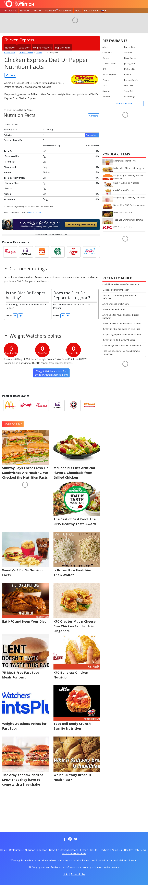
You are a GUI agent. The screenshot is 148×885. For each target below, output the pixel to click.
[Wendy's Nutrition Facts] (26, 405)
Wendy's (106, 96)
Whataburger (130, 96)
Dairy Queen (130, 58)
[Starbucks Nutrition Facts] (58, 252)
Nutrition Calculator (31, 10)
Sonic (105, 85)
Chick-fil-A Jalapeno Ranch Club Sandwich (121, 345)
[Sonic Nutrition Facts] (89, 252)
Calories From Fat (13, 140)
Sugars (9, 188)
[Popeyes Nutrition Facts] (89, 405)
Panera (127, 74)
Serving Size (10, 129)
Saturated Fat (12, 156)
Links (66, 874)
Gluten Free (65, 10)
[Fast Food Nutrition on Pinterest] (70, 839)
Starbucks (128, 85)
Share (11, 75)
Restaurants (10, 10)
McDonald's (129, 69)
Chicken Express (34, 213)
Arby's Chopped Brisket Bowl (116, 303)
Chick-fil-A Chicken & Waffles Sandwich (120, 284)
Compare (93, 115)
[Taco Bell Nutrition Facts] (26, 252)
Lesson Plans (91, 10)
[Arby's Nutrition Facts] (74, 252)
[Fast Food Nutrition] (19, 3)
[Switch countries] (104, 10)
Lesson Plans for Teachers (94, 850)
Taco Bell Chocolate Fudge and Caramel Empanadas (121, 352)
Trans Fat (10, 161)
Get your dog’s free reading (81, 224)
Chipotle (128, 52)
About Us (117, 850)
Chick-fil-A (107, 52)
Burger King (129, 47)
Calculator (24, 47)
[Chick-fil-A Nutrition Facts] (10, 252)
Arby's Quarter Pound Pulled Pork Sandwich (122, 323)
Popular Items (63, 47)
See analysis (91, 135)
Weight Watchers (42, 47)
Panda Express (109, 74)
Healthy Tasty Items (135, 850)
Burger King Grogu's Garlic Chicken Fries (121, 329)
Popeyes (106, 80)
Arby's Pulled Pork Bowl (113, 309)
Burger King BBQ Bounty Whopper (118, 340)
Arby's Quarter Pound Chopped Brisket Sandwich (120, 316)
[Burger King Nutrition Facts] (42, 252)
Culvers (105, 58)
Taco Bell (128, 91)
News (78, 10)
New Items (50, 10)
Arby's (105, 47)
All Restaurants (124, 103)
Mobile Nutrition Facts (74, 853)
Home (3, 850)
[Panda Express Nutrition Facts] (74, 405)
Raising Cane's (131, 80)
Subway (106, 91)
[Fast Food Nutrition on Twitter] (75, 839)
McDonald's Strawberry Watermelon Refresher (119, 297)
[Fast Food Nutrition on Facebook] (64, 839)
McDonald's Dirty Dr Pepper (115, 289)
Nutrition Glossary (68, 850)
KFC (104, 69)
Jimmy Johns (130, 63)
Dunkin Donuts (109, 63)
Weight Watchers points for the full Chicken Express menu (51, 373)
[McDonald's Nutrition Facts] (10, 405)
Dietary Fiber (12, 183)
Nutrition (10, 47)
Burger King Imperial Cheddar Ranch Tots (121, 334)
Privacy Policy (78, 874)
